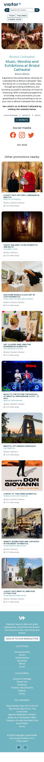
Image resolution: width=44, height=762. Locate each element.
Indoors (37, 115)
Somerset (22, 661)
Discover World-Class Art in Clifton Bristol (19, 297)
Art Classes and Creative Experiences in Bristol (17, 346)
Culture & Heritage (11, 115)
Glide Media (31, 735)
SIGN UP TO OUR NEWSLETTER (22, 639)
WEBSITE (23, 120)
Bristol (18, 74)
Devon (22, 655)
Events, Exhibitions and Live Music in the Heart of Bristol (21, 543)
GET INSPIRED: (22, 700)
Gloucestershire (22, 652)
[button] (18, 747)
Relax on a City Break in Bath (22, 717)
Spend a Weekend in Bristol (22, 714)
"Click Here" (22, 741)
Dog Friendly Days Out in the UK (22, 706)
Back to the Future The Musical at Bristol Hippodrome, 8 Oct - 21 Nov (21, 397)
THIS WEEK (22, 16)
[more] (22, 667)
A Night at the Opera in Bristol (20, 495)
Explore (22, 690)
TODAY (12, 16)
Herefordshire (22, 658)
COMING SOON (14, 19)
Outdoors (22, 685)
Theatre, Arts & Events (22, 688)
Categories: (22, 673)
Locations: (22, 646)
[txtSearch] (37, 10)
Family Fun (26, 115)
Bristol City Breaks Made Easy (20, 447)
